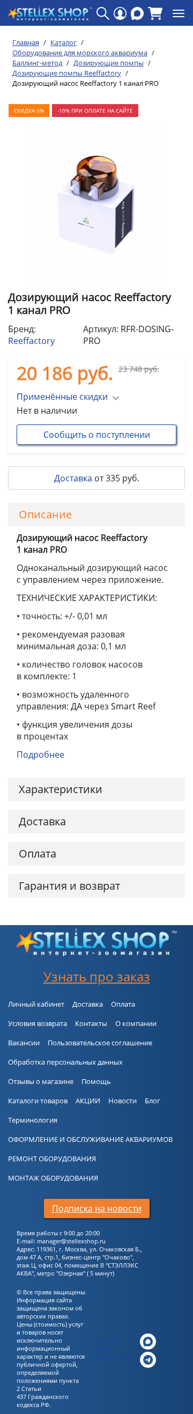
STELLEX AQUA (107, 1344)
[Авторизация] (120, 13)
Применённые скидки (62, 396)
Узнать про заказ (96, 976)
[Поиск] (102, 13)
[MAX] (137, 13)
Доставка (73, 478)
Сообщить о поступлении (96, 435)
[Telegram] (148, 1359)
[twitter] (148, 1341)
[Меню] (178, 13)
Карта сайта (113, 1356)
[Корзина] (155, 13)
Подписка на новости (97, 1208)
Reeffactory (31, 341)
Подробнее (40, 754)
